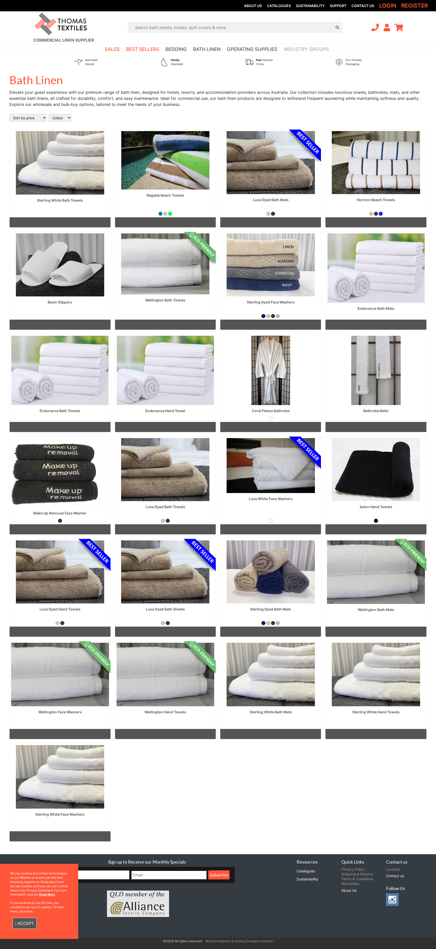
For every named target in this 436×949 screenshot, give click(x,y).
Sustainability (310, 6)
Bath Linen (207, 49)
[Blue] (160, 214)
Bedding (176, 49)
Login (387, 5)
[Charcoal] (273, 214)
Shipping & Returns (357, 874)
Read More (47, 894)
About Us (253, 6)
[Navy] (263, 316)
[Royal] (381, 214)
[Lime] (170, 214)
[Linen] (165, 214)
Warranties (350, 883)
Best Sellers (142, 49)
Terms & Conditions (357, 879)
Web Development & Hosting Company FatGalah (239, 941)
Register (414, 5)
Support (338, 6)
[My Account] (387, 27)
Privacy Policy (353, 869)
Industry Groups (306, 49)
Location (393, 869)
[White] (271, 418)
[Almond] (278, 316)
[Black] (376, 521)
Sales (112, 49)
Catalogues (279, 6)
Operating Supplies (252, 49)
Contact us (362, 6)
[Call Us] (375, 27)
